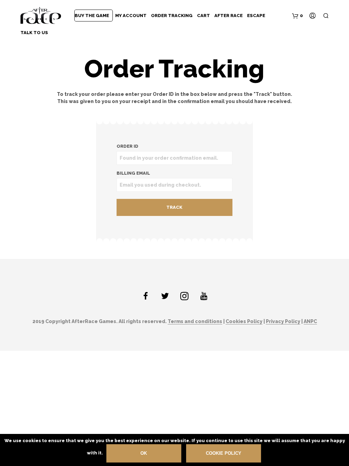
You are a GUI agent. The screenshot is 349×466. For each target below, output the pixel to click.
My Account (131, 15)
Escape (256, 15)
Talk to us (34, 32)
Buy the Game (92, 15)
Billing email (133, 173)
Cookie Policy (223, 453)
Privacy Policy (283, 321)
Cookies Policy (244, 321)
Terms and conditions (195, 321)
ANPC (310, 321)
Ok (143, 453)
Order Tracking (172, 15)
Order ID (127, 146)
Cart (203, 15)
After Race (228, 15)
